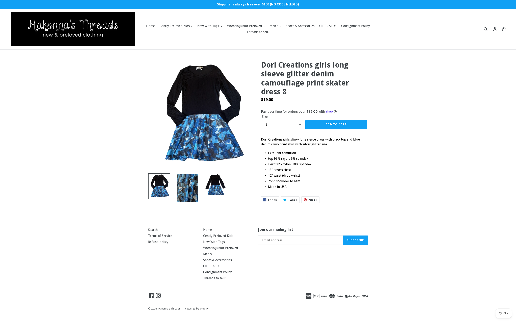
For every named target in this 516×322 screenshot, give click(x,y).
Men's (274, 26)
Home (150, 26)
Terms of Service (160, 236)
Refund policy (158, 242)
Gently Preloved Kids (175, 26)
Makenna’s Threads (169, 308)
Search (153, 230)
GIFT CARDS (327, 26)
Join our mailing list (275, 229)
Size (265, 117)
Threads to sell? (258, 32)
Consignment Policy (355, 26)
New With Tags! (208, 26)
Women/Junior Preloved (245, 26)
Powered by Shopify (196, 308)
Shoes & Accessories (300, 26)
